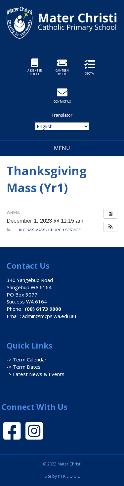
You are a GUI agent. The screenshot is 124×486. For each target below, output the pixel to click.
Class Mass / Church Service (51, 230)
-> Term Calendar (27, 359)
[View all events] (110, 214)
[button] (110, 227)
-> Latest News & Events (35, 374)
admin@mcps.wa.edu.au (49, 316)
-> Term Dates (24, 366)
